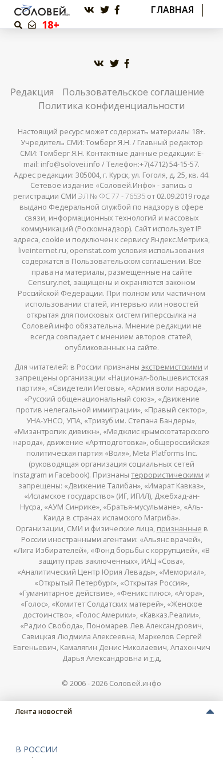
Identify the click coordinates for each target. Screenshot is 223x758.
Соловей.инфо (135, 683)
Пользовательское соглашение (133, 92)
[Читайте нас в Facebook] (117, 10)
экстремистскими (171, 367)
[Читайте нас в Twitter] (104, 10)
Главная (172, 10)
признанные (179, 529)
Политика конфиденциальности (111, 105)
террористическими (167, 475)
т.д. (155, 658)
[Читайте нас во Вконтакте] (89, 10)
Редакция (32, 92)
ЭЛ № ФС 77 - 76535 (111, 196)
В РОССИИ (36, 749)
